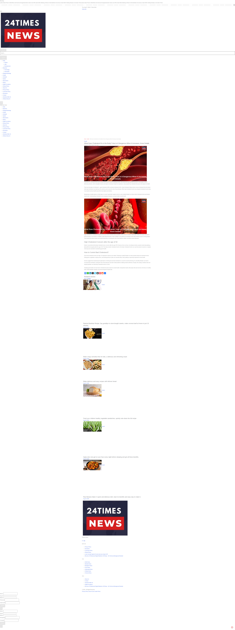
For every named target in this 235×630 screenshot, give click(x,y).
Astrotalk (5, 77)
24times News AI (6, 98)
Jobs (5, 64)
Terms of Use (91, 591)
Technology (6, 69)
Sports (4, 78)
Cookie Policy (97, 591)
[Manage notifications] (232, 627)
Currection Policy (6, 91)
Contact (4, 95)
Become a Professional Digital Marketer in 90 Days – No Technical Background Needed (104, 555)
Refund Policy (6, 86)
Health (4, 75)
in (83, 540)
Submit (2, 605)
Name (1, 593)
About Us (5, 87)
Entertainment (7, 66)
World (4, 82)
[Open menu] (1, 11)
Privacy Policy (6, 89)
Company (2, 620)
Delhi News (87, 562)
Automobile (6, 71)
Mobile (2, 597)
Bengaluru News (88, 565)
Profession (2, 600)
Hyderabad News (89, 569)
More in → (88, 278)
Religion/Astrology (7, 73)
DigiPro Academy (7, 84)
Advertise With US (7, 97)
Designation (2, 617)
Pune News (87, 567)
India (4, 60)
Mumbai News (88, 563)
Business (5, 67)
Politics (6, 62)
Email (1, 595)
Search (3, 50)
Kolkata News (88, 571)
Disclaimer (5, 93)
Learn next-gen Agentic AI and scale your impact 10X (96, 554)
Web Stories (5, 80)
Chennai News (88, 572)
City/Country (2, 602)
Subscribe (84, 9)
